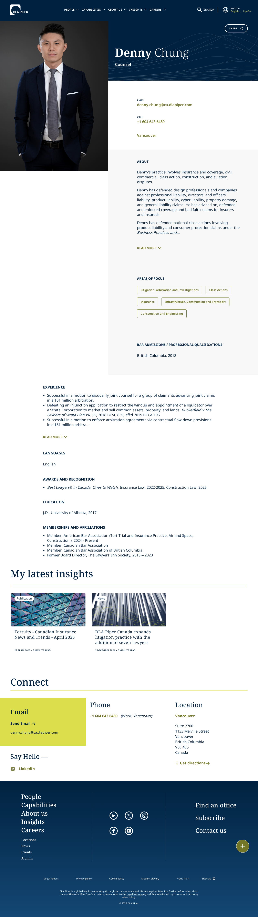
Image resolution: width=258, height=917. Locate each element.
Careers (156, 9)
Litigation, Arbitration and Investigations (170, 290)
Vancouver (146, 135)
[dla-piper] (20, 10)
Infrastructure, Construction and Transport (195, 302)
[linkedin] (114, 816)
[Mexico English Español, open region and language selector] (225, 9)
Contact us (210, 830)
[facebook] (114, 831)
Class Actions (218, 290)
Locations (28, 840)
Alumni (27, 858)
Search (209, 9)
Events (26, 852)
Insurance (148, 302)
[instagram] (144, 816)
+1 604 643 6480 (151, 121)
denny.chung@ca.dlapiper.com (164, 104)
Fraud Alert (183, 878)
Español (247, 11)
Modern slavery (150, 878)
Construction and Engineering (162, 313)
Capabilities (91, 9)
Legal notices (51, 878)
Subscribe (210, 818)
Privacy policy (84, 878)
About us (115, 9)
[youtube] (129, 831)
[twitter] (129, 816)
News (25, 846)
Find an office (215, 805)
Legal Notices (134, 894)
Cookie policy (116, 878)
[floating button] (242, 846)
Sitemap (206, 878)
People (69, 9)
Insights (136, 9)
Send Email (20, 723)
